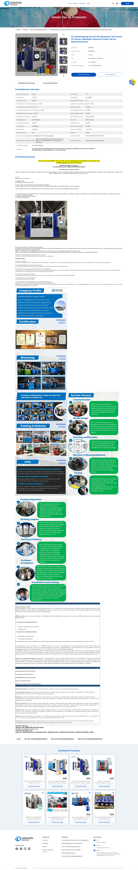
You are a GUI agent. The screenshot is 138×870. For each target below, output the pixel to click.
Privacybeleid (18, 868)
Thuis (70, 3)
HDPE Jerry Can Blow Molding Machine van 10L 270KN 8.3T (33, 818)
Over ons (45, 840)
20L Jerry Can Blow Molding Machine (36, 739)
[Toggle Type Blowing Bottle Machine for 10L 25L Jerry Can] (36, 54)
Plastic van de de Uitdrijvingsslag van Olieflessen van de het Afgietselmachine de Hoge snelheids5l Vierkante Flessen (33, 782)
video (88, 3)
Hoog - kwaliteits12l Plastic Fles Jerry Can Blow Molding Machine (57, 818)
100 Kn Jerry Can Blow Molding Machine (90, 739)
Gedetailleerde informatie (26, 83)
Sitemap (25, 868)
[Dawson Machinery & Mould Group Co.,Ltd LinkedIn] (20, 849)
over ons (75, 3)
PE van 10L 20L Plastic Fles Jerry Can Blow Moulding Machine (104, 818)
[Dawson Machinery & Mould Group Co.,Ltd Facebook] (16, 849)
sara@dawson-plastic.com (29, 729)
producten (82, 3)
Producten (25, 29)
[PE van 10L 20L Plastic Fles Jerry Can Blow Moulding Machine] (104, 803)
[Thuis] (24, 840)
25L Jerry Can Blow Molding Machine (62, 739)
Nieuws (45, 846)
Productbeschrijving (50, 83)
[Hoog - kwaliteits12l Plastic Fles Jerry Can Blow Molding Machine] (57, 803)
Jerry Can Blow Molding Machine (38, 29)
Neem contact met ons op (48, 850)
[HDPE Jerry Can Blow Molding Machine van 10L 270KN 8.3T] (34, 803)
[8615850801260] (25, 849)
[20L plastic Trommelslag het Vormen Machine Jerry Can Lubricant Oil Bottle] (81, 767)
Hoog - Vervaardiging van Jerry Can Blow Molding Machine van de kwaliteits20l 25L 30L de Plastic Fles (81, 818)
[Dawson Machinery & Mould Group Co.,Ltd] (13, 3)
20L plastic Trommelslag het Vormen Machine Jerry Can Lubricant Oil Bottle (80, 782)
